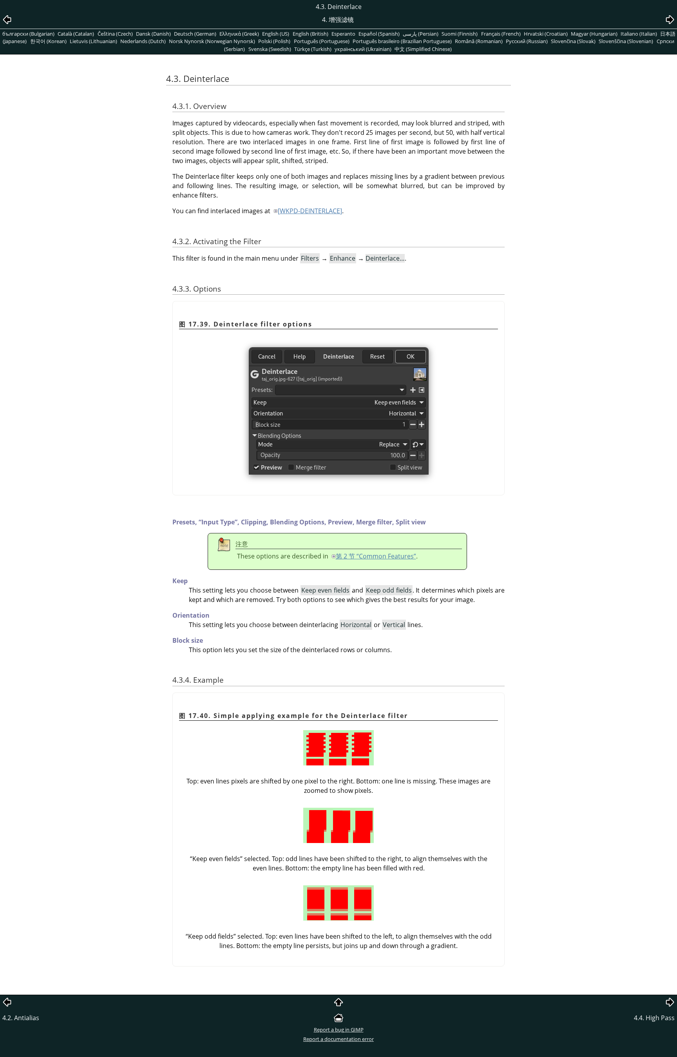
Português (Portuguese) (321, 41)
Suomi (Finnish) (460, 33)
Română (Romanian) (479, 41)
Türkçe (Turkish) (312, 49)
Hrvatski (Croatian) (546, 33)
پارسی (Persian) (420, 33)
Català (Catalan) (76, 33)
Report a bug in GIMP (339, 1029)
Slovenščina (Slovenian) (626, 41)
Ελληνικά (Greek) (239, 33)
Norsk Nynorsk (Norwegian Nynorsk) (212, 41)
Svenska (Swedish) (269, 49)
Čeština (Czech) (115, 33)
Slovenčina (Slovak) (573, 41)
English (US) (275, 33)
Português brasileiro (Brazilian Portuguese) (402, 41)
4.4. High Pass (654, 1017)
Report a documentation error (338, 1038)
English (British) (310, 33)
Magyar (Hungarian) (594, 33)
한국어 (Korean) (48, 41)
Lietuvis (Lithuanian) (93, 41)
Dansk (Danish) (153, 33)
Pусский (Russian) (527, 41)
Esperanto (343, 33)
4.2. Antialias (20, 1017)
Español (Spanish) (379, 33)
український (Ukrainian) (363, 49)
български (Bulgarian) (28, 33)
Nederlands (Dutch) (143, 41)
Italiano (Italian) (639, 33)
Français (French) (501, 33)
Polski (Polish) (274, 41)
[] (310, 211)
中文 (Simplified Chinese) (423, 49)
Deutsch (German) (195, 33)
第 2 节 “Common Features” (376, 556)
